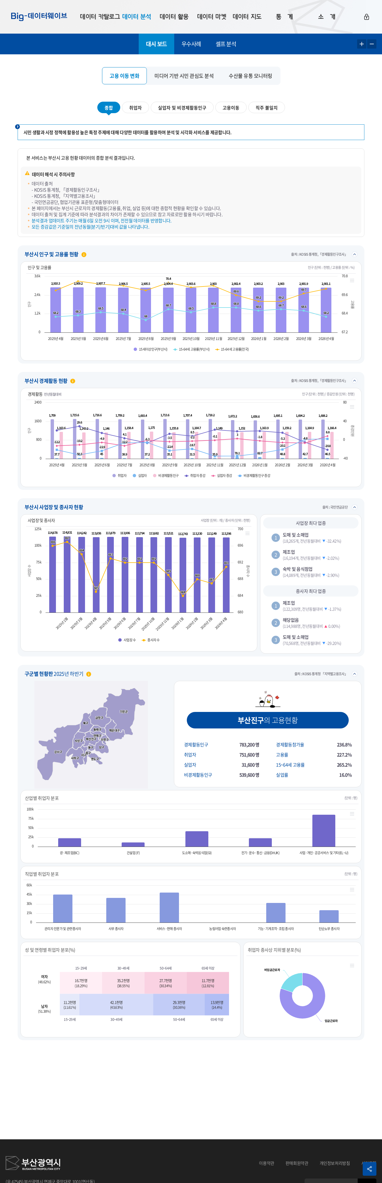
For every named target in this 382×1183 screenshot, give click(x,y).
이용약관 (266, 1163)
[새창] (33, 1163)
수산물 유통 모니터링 (250, 76)
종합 (109, 107)
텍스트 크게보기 (361, 44)
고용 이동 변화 (124, 76)
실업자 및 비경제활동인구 (182, 107)
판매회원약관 (297, 1163)
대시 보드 (156, 44)
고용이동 (231, 107)
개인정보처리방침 (335, 1163)
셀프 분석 (226, 44)
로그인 (366, 16)
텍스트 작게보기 (371, 44)
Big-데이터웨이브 (39, 17)
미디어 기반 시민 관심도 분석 (184, 76)
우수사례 (191, 44)
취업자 (135, 107)
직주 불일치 (267, 107)
